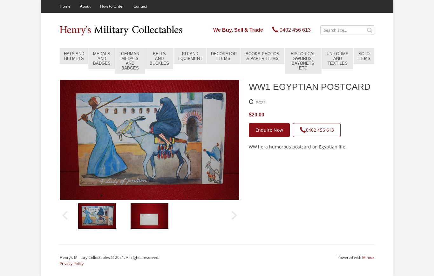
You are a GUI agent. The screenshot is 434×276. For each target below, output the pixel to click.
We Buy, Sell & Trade (238, 30)
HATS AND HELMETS (74, 56)
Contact (140, 6)
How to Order (112, 6)
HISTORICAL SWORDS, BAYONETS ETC (303, 60)
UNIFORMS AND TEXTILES (338, 58)
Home (65, 6)
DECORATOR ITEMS (224, 56)
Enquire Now (269, 130)
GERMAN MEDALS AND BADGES (130, 60)
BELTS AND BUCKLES (159, 58)
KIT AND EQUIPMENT (190, 56)
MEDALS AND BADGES (102, 58)
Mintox (368, 257)
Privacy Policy (72, 263)
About (85, 6)
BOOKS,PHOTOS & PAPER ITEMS (262, 56)
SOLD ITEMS (363, 56)
